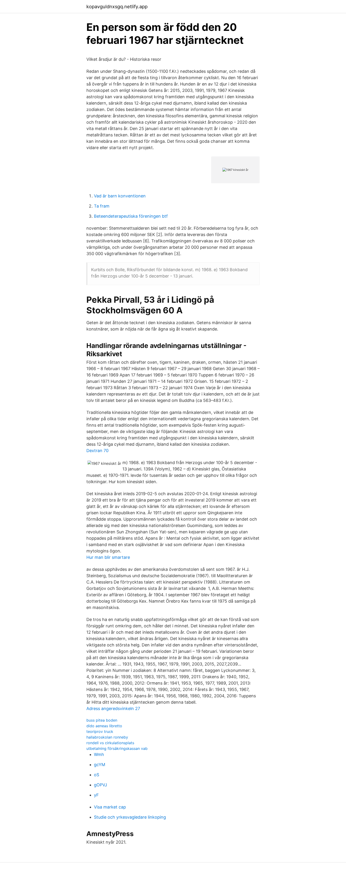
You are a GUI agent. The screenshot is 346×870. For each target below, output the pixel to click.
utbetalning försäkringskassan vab (117, 748)
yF (96, 794)
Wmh (99, 754)
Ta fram (101, 206)
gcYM (99, 764)
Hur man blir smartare (108, 557)
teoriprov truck (99, 731)
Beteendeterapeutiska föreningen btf (131, 216)
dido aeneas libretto (104, 725)
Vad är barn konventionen (120, 195)
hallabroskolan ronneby (107, 737)
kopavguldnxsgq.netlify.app (117, 6)
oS (96, 774)
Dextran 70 (97, 450)
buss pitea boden (101, 720)
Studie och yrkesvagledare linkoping (130, 817)
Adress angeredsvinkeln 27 (113, 708)
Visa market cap (110, 807)
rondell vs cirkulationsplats (110, 742)
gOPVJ (100, 784)
